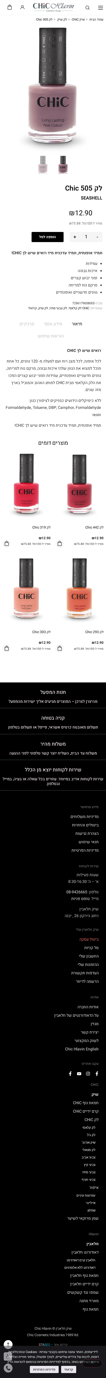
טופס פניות (80, 899)
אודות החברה (88, 1007)
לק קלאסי (88, 1127)
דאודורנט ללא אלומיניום (79, 1267)
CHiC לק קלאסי (79, 308)
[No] (92, 1363)
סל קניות (91, 948)
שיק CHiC (78, 19)
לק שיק (62, 19)
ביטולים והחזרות (85, 825)
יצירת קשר (90, 1032)
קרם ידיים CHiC (86, 1111)
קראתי (68, 1369)
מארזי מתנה (89, 1301)
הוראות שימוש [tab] (51, 336)
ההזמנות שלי (88, 965)
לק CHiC (92, 1120)
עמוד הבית (96, 19)
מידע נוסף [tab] (53, 324)
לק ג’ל (91, 1135)
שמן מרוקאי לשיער (83, 1218)
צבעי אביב (88, 1157)
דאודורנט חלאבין (85, 1252)
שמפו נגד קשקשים (83, 1292)
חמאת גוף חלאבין (84, 1276)
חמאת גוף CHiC (86, 1103)
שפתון (91, 1210)
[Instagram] (88, 1073)
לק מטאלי (88, 1150)
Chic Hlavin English (82, 1049)
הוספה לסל (47, 237)
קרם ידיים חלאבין (84, 1284)
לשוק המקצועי (87, 1041)
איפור (94, 1188)
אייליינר (90, 1203)
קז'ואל (32, 308)
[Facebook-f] (96, 1073)
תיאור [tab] (77, 324)
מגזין (95, 1024)
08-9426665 (76, 892)
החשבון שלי (89, 956)
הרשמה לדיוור (87, 981)
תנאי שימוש (89, 842)
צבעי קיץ (89, 1165)
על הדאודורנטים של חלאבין (76, 1015)
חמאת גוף (91, 1309)
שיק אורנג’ (88, 1142)
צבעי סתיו (88, 1172)
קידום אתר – (53, 1344)
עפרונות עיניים (85, 1195)
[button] (100, 8)
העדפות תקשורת (85, 973)
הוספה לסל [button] (59, 543)
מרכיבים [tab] (26, 324)
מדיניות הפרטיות (85, 850)
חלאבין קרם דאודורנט (81, 1260)
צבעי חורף (88, 1179)
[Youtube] (79, 1073)
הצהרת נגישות (87, 834)
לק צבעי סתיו (58, 308)
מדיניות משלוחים (85, 817)
